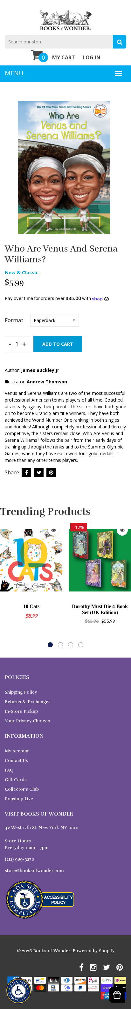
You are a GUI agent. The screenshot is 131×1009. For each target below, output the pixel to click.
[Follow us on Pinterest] (51, 472)
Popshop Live (19, 799)
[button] (50, 644)
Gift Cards (16, 779)
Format (14, 320)
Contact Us (16, 760)
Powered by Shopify (93, 950)
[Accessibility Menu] (18, 991)
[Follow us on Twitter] (39, 472)
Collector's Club (22, 789)
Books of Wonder (51, 950)
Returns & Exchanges (28, 701)
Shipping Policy (21, 692)
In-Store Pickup (21, 711)
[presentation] (6, 584)
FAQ (9, 770)
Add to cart (57, 344)
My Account (17, 751)
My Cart (63, 57)
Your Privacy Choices (27, 721)
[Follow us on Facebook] (26, 472)
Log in (91, 57)
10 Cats (31, 606)
